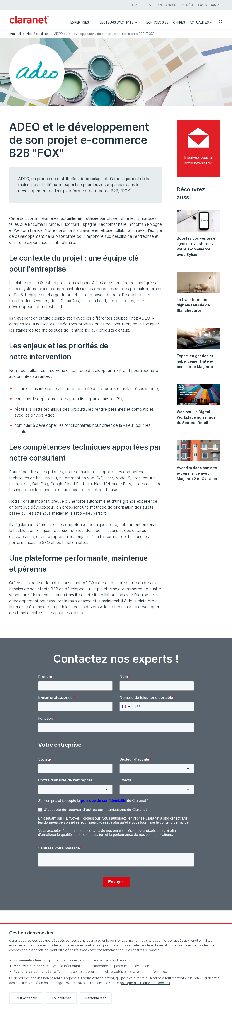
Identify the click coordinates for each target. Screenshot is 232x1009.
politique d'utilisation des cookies (145, 983)
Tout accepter (26, 998)
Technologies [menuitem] (156, 22)
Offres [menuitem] (179, 22)
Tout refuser (61, 998)
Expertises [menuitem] (79, 22)
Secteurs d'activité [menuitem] (116, 22)
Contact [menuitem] (216, 5)
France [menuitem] (137, 5)
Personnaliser (95, 998)
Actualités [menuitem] (199, 22)
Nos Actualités (37, 34)
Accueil (15, 34)
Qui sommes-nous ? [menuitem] (163, 5)
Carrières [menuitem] (188, 5)
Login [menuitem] (202, 5)
